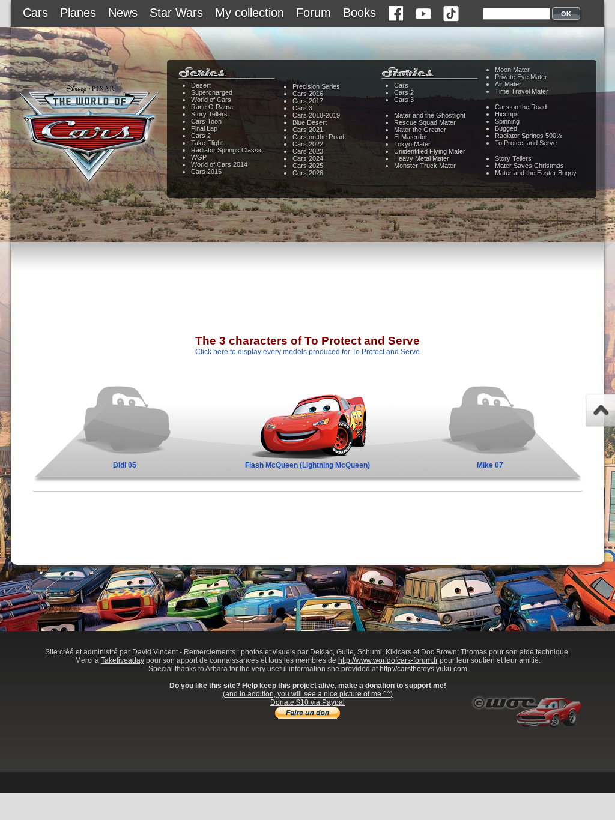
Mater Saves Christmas (529, 165)
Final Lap (204, 128)
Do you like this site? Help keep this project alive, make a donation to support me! (307, 685)
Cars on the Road (318, 136)
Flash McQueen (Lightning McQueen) (307, 465)
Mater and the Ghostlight (429, 115)
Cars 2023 (307, 151)
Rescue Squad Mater (425, 122)
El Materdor (411, 136)
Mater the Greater (420, 129)
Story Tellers (209, 114)
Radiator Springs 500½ (528, 135)
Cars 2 (201, 135)
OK (566, 13)
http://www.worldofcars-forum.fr (388, 660)
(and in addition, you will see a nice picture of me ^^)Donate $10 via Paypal (308, 698)
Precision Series (316, 86)
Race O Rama (212, 106)
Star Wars (176, 12)
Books (359, 12)
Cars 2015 (206, 171)
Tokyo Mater (412, 144)
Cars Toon (206, 121)
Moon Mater (512, 69)
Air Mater (508, 84)
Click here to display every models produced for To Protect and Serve (307, 352)
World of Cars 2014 (219, 164)
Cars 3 (302, 108)
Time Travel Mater (521, 91)
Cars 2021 (307, 129)
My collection (249, 12)
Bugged (506, 128)
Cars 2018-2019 (316, 115)
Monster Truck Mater (425, 165)
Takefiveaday (122, 660)
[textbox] (516, 14)
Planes (78, 12)
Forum (313, 12)
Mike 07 (490, 465)
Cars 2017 (307, 100)
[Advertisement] (307, 297)
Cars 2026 (307, 172)
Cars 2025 (307, 165)
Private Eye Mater (521, 76)
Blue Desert (309, 122)
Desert (201, 85)
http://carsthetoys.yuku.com (423, 669)
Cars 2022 (307, 144)
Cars (35, 12)
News (123, 12)
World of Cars (211, 99)
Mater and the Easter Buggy (536, 172)
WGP (199, 157)
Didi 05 (124, 465)
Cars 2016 (307, 93)
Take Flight (207, 142)
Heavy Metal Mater (421, 158)
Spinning (507, 121)
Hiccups (507, 114)
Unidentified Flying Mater (429, 151)
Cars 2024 (307, 158)
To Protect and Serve (526, 142)
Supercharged (211, 92)
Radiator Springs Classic (227, 150)
